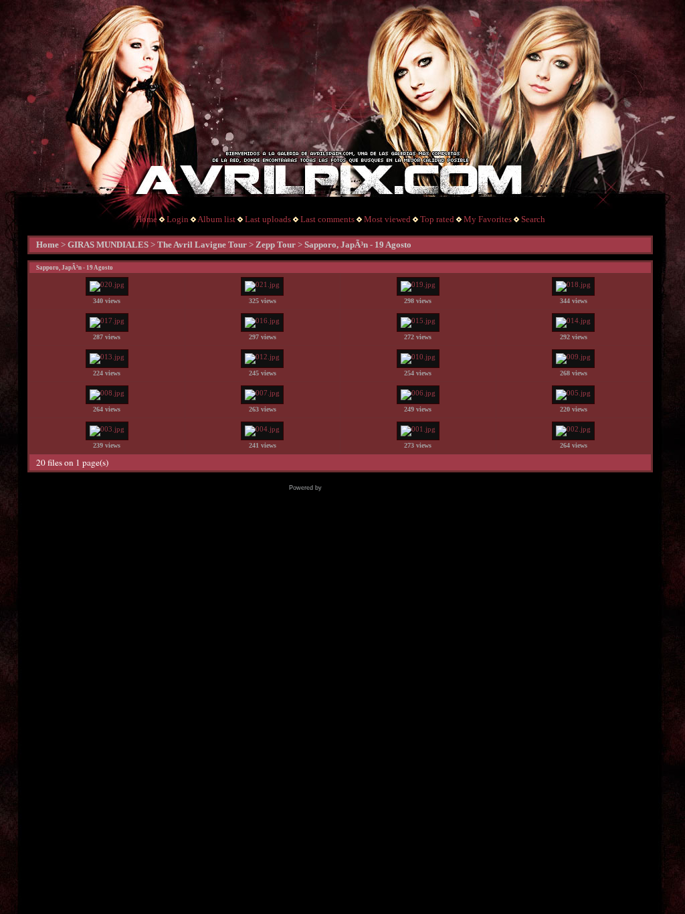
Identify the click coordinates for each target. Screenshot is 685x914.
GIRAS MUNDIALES (108, 245)
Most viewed (387, 219)
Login (178, 219)
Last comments (327, 219)
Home (146, 219)
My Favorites (488, 219)
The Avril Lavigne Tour (202, 245)
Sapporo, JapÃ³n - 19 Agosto (357, 245)
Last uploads (268, 219)
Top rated (437, 219)
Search (533, 219)
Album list (216, 219)
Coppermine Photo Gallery (360, 487)
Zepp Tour (276, 245)
